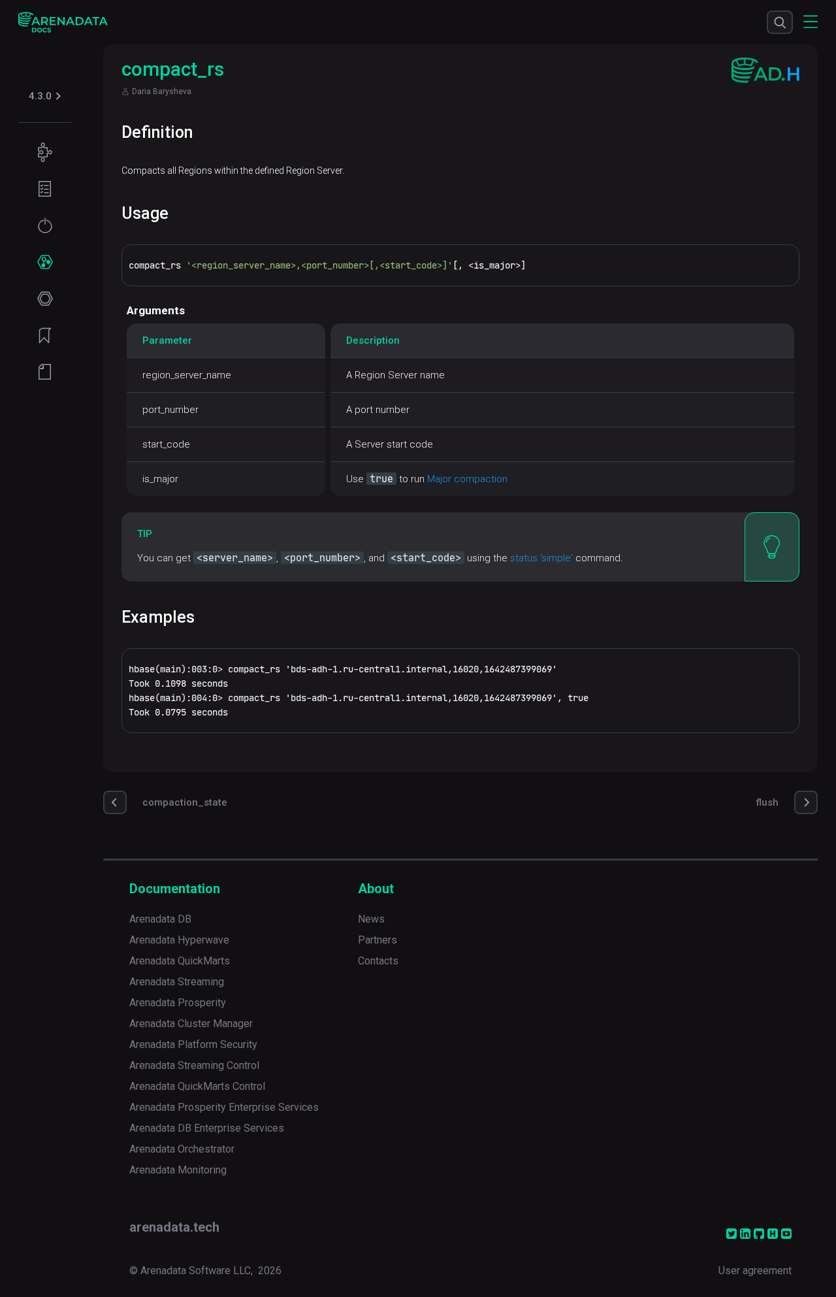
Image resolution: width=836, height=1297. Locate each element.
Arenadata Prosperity (177, 1002)
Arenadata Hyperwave (179, 940)
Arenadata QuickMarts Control (197, 1086)
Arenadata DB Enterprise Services (206, 1128)
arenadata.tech (174, 1227)
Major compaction (467, 479)
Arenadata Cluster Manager (191, 1023)
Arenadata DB (160, 919)
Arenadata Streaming (176, 982)
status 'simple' (541, 558)
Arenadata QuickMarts (179, 961)
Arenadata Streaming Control (194, 1065)
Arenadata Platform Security (193, 1044)
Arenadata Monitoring (178, 1170)
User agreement (755, 1270)
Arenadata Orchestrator (181, 1149)
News (371, 919)
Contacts (378, 961)
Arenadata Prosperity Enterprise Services (224, 1107)
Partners (377, 940)
